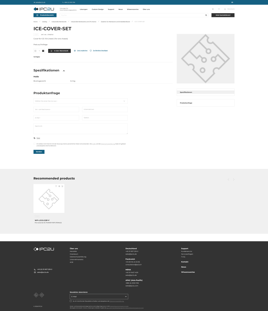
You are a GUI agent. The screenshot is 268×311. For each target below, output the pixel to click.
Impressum (74, 254)
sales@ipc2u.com (132, 286)
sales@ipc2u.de (131, 254)
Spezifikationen (186, 92)
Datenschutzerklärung (108, 144)
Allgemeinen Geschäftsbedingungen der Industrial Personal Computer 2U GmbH (125, 307)
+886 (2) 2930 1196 (132, 283)
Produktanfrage (186, 103)
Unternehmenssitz (76, 259)
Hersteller (73, 251)
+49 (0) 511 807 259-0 (44, 269)
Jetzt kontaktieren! (223, 15)
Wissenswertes (133, 9)
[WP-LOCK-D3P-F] (49, 200)
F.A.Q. (183, 257)
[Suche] (206, 15)
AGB (71, 262)
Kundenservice (186, 251)
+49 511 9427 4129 (132, 272)
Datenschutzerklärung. (117, 301)
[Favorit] (55, 186)
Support (111, 9)
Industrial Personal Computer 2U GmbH (119, 306)
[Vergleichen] (58, 186)
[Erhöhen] (43, 51)
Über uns (146, 9)
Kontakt (184, 262)
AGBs (94, 144)
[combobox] (81, 101)
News (121, 9)
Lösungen (84, 9)
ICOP (36, 34)
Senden (39, 152)
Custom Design (98, 9)
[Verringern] (35, 51)
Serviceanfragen (187, 254)
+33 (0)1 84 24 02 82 (133, 262)
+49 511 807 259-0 (132, 251)
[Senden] (125, 296)
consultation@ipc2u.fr (134, 265)
